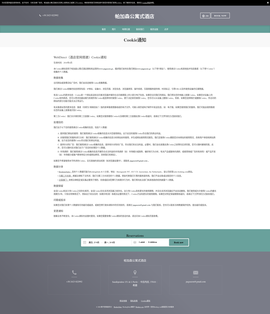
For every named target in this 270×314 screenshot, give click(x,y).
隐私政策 (134, 301)
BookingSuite (118, 307)
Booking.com (140, 307)
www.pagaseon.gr (106, 68)
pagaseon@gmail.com (139, 160)
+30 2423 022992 (74, 281)
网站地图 (123, 301)
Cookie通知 (145, 301)
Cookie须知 (146, 3)
